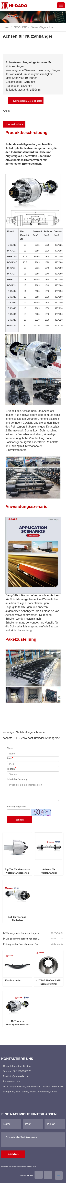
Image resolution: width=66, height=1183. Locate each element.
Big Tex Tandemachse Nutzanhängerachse (17, 871)
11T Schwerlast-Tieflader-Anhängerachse (17, 919)
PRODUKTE (20, 27)
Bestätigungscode (16, 806)
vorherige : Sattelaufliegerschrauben (24, 732)
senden (20, 819)
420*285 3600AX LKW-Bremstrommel (48, 982)
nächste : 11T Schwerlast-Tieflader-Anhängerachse (33, 738)
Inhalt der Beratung (17, 779)
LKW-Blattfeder (12, 980)
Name (10, 748)
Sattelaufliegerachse (42, 27)
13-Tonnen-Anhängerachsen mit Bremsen (17, 1023)
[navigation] (61, 5)
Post (9, 758)
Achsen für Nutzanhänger (49, 871)
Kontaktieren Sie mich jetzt (27, 100)
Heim (6, 27)
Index (58, 1175)
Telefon (11, 768)
